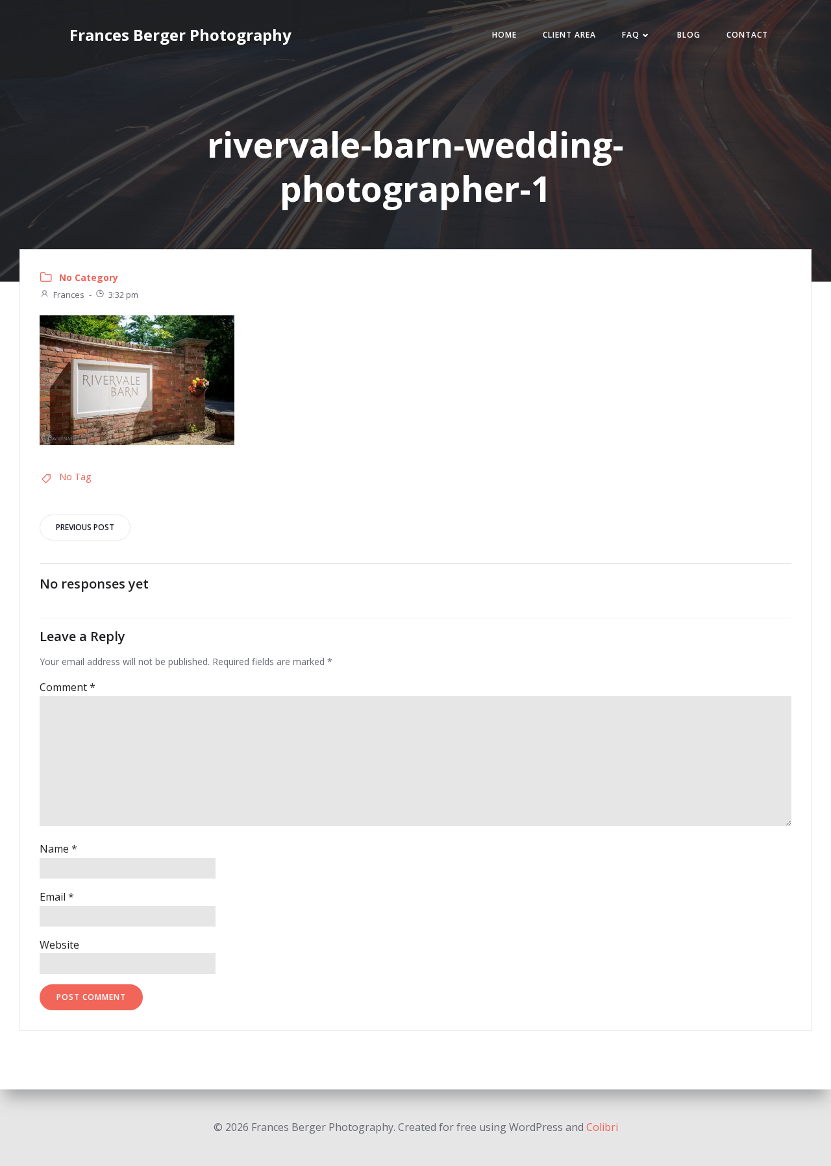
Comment (67, 687)
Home (504, 34)
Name (58, 849)
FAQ (630, 34)
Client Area (569, 34)
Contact (747, 34)
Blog (689, 34)
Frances (68, 294)
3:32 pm (123, 294)
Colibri (602, 1127)
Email (57, 897)
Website (59, 945)
